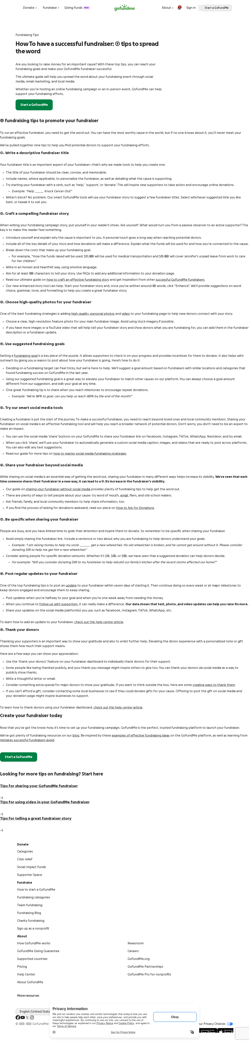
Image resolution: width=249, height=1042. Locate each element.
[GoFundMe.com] (124, 7)
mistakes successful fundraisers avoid (27, 740)
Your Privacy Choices (210, 1023)
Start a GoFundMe (34, 104)
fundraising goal (26, 355)
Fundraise (50, 7)
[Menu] (231, 7)
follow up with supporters (58, 604)
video (126, 313)
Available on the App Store (213, 1030)
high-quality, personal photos (93, 313)
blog (75, 735)
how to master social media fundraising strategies (89, 453)
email (124, 495)
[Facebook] (18, 1017)
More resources (28, 995)
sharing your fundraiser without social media (58, 489)
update (71, 585)
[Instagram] (32, 1017)
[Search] (18, 7)
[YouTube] (22, 1017)
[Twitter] (27, 1017)
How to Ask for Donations (135, 508)
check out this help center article (98, 622)
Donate (28, 7)
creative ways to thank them (214, 685)
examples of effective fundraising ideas (141, 735)
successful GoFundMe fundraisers (180, 279)
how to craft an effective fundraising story (77, 279)
